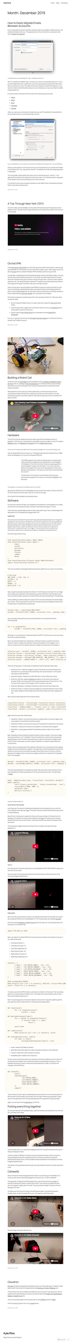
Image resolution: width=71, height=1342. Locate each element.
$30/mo (43, 1300)
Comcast (14, 106)
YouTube (24, 293)
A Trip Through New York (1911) (26, 203)
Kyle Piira (7, 3)
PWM (55, 477)
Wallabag (52, 1288)
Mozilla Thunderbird (18, 34)
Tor (37, 267)
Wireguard (14, 315)
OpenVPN (51, 313)
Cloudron (13, 1281)
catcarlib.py (28, 1102)
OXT (26, 308)
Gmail (13, 100)
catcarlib (58, 919)
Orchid (14, 272)
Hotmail (13, 108)
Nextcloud (40, 1288)
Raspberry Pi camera (27, 443)
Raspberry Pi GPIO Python (26, 923)
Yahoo (13, 97)
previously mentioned (19, 267)
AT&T (13, 103)
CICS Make (23, 382)
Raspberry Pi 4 (12, 443)
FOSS (54, 1300)
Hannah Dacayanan (32, 384)
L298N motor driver (45, 443)
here (27, 810)
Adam (11, 774)
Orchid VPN (14, 263)
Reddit (30, 293)
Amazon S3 (49, 1294)
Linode (32, 1303)
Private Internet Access (39, 318)
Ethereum (55, 308)
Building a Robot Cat (20, 377)
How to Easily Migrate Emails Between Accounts (24, 24)
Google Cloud (17, 1296)
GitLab (47, 1288)
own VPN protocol (27, 313)
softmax (32, 679)
